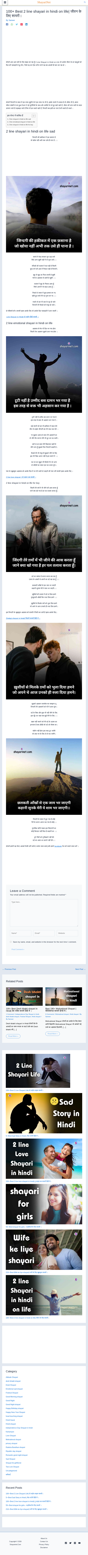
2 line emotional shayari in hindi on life (22, 122)
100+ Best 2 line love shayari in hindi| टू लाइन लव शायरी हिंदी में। (28, 1181)
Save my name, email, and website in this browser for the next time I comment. (45, 942)
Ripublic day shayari (13, 1451)
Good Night (10, 1401)
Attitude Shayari (12, 1377)
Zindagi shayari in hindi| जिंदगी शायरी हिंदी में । (23, 618)
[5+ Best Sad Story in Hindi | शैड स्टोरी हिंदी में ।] (44, 1113)
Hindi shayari (36, 1016)
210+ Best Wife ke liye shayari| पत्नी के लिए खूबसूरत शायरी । (27, 1272)
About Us (44, 1538)
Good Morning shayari (14, 1397)
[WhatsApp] (12, 24)
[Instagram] (75, 1543)
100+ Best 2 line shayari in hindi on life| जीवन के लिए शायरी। (27, 1318)
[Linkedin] (26, 24)
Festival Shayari (25, 1016)
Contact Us (44, 1541)
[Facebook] (7, 24)
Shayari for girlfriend (13, 1463)
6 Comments (49, 1014)
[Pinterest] (21, 24)
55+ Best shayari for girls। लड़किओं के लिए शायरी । (24, 1227)
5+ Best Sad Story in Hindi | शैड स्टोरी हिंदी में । (22, 1136)
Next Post (80, 969)
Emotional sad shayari (14, 1389)
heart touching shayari (14, 1416)
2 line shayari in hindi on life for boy (21, 125)
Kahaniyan (10, 1432)
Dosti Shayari (11, 1385)
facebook (58, 846)
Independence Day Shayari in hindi (27, 1014)
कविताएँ (8, 1474)
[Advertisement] (44, 45)
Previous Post (9, 969)
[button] (85, 2)
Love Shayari (11, 1436)
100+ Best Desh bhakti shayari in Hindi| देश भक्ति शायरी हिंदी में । (21, 1009)
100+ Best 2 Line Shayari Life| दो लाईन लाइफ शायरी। (24, 1090)
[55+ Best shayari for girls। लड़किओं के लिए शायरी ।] (44, 1204)
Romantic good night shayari (17, 1455)
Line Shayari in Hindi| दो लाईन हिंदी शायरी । (22, 317)
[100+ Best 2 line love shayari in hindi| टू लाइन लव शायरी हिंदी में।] (44, 1159)
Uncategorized (11, 1471)
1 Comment (10, 1014)
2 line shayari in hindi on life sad (20, 119)
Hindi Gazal (10, 1420)
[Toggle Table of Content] (32, 116)
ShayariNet (44, 2)
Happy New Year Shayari (15, 1412)
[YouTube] (79, 1543)
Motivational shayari (62, 1014)
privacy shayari (11, 1443)
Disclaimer (44, 1547)
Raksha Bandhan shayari (15, 1447)
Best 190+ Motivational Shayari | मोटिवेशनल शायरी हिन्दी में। (60, 1009)
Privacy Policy (44, 1544)
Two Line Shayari (12, 1467)
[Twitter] (17, 24)
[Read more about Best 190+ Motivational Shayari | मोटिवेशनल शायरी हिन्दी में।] (63, 996)
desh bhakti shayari (12, 1016)
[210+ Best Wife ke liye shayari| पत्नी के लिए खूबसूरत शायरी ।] (44, 1250)
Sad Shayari (10, 1459)
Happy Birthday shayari (15, 1408)
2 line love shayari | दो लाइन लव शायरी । (21, 477)
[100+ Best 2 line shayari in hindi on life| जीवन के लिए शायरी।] (44, 1295)
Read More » (13, 1036)
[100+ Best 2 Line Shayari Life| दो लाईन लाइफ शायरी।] (38, 1071)
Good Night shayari (13, 1404)
